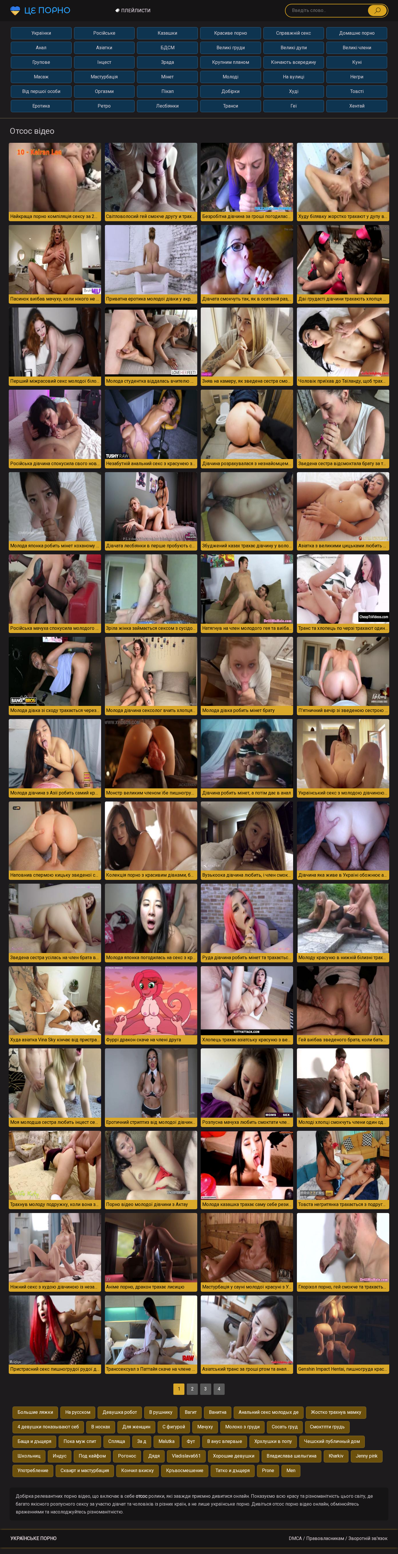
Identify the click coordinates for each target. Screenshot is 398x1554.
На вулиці (293, 77)
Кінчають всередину (293, 62)
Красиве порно (230, 33)
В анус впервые (224, 1441)
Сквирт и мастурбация (85, 1470)
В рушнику (160, 1412)
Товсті (357, 91)
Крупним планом (230, 62)
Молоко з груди (242, 1427)
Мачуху (205, 1427)
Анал (41, 47)
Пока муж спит (80, 1441)
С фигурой (174, 1427)
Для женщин (136, 1427)
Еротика (41, 106)
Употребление (32, 1470)
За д (141, 1441)
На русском (77, 1412)
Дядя (154, 1456)
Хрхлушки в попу (273, 1441)
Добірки (230, 91)
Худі (293, 91)
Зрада (167, 62)
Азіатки (104, 47)
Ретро (104, 106)
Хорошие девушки (233, 1456)
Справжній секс (293, 33)
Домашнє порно (357, 33)
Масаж (41, 77)
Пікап (167, 91)
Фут (191, 1441)
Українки (41, 33)
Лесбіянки (167, 106)
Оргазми (104, 91)
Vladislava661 (186, 1456)
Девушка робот (120, 1412)
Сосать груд (285, 1427)
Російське (104, 33)
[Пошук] (377, 10)
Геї (293, 106)
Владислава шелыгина (291, 1456)
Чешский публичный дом (332, 1441)
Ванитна (217, 1412)
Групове (41, 62)
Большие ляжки (35, 1412)
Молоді (230, 77)
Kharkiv (336, 1456)
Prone (268, 1470)
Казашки (167, 33)
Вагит (191, 1412)
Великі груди (230, 47)
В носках (100, 1427)
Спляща (116, 1441)
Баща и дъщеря (34, 1441)
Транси (230, 106)
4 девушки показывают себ (48, 1427)
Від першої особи (41, 91)
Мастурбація (104, 77)
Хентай (356, 106)
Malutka (167, 1441)
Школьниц (28, 1456)
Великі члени (357, 47)
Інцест (104, 62)
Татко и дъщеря (233, 1470)
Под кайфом (92, 1456)
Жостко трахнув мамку (336, 1412)
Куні (357, 62)
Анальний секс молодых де (269, 1412)
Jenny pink (367, 1456)
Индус (59, 1456)
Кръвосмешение (184, 1470)
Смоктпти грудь (327, 1427)
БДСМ (168, 47)
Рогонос (127, 1456)
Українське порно (33, 1538)
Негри (356, 77)
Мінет (167, 77)
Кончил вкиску (137, 1470)
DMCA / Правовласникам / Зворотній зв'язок (338, 1538)
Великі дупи (294, 47)
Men (290, 1470)
